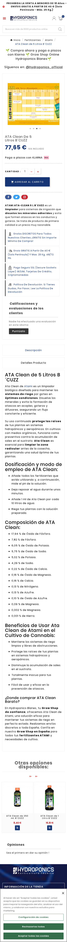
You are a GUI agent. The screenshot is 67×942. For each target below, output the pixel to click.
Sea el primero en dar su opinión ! (27, 852)
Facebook (8, 197)
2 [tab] (33, 128)
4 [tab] (40, 128)
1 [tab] (30, 128)
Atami (28, 386)
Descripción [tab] (33, 350)
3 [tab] (36, 128)
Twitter (16, 197)
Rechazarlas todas (33, 926)
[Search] (60, 29)
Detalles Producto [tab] (33, 363)
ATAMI (9, 205)
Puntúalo (18, 331)
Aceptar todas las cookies (33, 935)
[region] (33, 915)
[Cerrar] (63, 893)
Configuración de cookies (33, 917)
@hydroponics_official (44, 67)
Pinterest (24, 197)
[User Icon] (54, 18)
